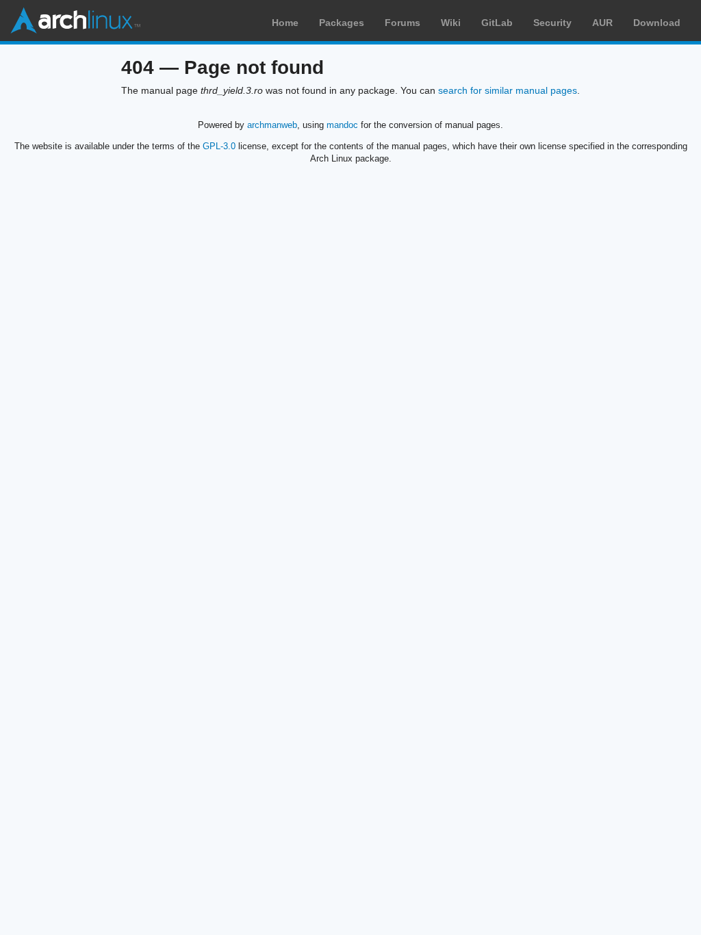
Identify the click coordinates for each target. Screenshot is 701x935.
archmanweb (272, 125)
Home (285, 22)
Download (656, 22)
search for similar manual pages (507, 90)
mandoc (342, 125)
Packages (341, 22)
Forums (402, 22)
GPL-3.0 (219, 146)
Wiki (451, 22)
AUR (602, 22)
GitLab (497, 22)
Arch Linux (75, 20)
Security (552, 22)
